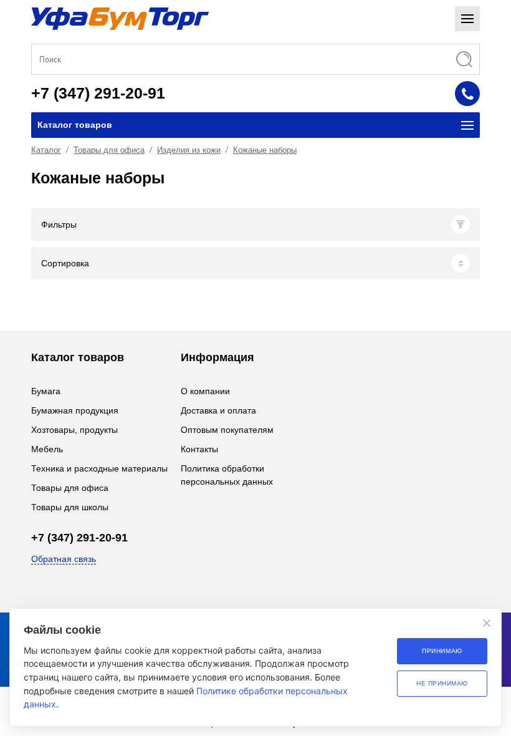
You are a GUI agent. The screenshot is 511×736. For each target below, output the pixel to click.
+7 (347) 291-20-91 (98, 93)
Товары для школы (69, 507)
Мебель (47, 449)
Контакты (199, 449)
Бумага (45, 391)
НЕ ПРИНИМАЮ (442, 683)
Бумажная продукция (74, 410)
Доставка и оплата (218, 410)
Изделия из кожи (189, 150)
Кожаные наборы (265, 150)
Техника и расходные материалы (99, 468)
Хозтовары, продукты (74, 430)
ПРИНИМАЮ (442, 650)
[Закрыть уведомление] (486, 623)
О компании (205, 391)
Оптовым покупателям (227, 430)
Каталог (46, 150)
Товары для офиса (109, 150)
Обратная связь (63, 559)
